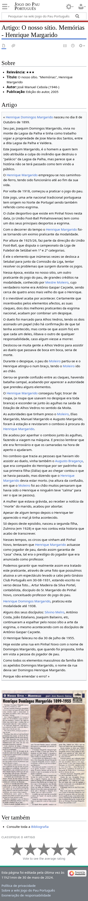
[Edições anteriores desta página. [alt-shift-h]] (73, 45)
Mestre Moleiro (57, 282)
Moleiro (55, 361)
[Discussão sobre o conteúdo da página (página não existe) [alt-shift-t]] (13, 45)
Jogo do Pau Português (27, 6)
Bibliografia (40, 826)
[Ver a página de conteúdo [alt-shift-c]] (3, 45)
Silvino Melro (54, 612)
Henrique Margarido (22, 175)
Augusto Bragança (69, 461)
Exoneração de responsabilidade (26, 895)
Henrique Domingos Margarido (29, 117)
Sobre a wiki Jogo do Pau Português (28, 890)
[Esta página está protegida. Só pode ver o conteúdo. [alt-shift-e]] (65, 45)
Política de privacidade (18, 885)
